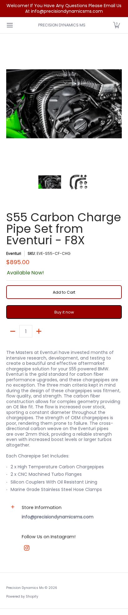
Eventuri (13, 253)
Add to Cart (64, 292)
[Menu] (9, 25)
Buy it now (64, 312)
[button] (116, 25)
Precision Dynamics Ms (61, 25)
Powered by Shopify (22, 596)
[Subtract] (12, 331)
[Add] (38, 331)
